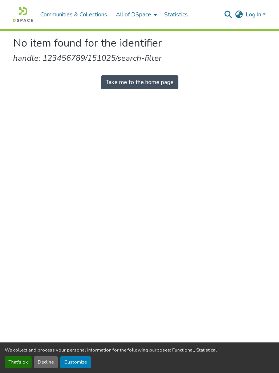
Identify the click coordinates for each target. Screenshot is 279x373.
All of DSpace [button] (133, 15)
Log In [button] (254, 15)
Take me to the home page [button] (140, 82)
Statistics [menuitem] (176, 15)
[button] (23, 14)
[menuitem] (135, 14)
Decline (46, 362)
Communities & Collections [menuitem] (73, 15)
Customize (75, 362)
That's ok (18, 362)
